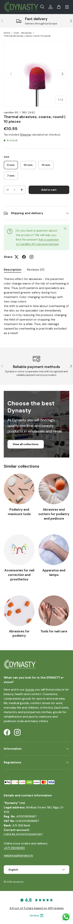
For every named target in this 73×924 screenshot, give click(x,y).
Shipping (25, 134)
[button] (59, 7)
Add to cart (49, 189)
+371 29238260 (14, 848)
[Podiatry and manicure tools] (19, 489)
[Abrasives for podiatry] (19, 610)
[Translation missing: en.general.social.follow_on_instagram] (31, 257)
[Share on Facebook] (24, 257)
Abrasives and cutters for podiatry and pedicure (53, 514)
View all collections (26, 444)
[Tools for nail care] (54, 610)
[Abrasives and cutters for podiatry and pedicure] (54, 489)
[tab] (12, 269)
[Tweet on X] (16, 257)
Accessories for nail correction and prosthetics (19, 574)
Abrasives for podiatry (19, 633)
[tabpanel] (36, 306)
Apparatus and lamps (53, 572)
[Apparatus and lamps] (54, 549)
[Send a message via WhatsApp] (66, 917)
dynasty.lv (18, 881)
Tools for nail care (53, 631)
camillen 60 (11, 112)
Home (7, 32)
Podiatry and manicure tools (19, 511)
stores (29, 689)
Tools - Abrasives (22, 32)
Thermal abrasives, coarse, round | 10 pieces (27, 35)
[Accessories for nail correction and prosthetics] (19, 549)
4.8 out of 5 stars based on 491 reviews (36, 908)
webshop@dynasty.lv (18, 855)
